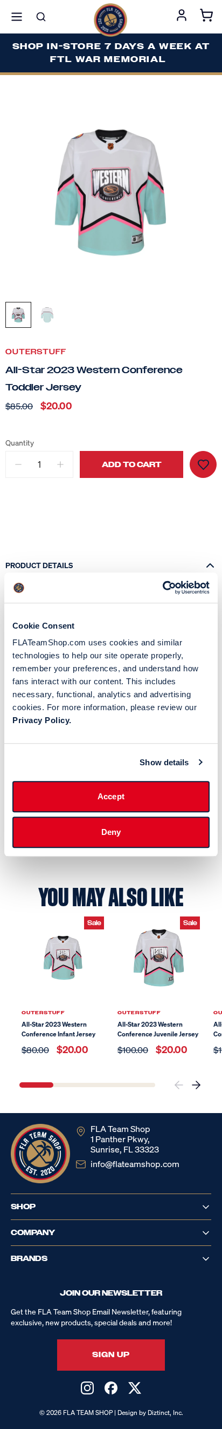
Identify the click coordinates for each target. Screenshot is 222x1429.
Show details (164, 762)
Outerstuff (35, 352)
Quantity (19, 443)
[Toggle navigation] (16, 16)
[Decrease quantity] (18, 464)
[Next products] (196, 1085)
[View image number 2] (47, 315)
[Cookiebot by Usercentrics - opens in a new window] (162, 588)
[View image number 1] (18, 315)
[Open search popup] (41, 16)
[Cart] (206, 17)
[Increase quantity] (60, 464)
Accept (111, 796)
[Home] (110, 20)
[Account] (181, 17)
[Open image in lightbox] (111, 192)
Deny (111, 832)
